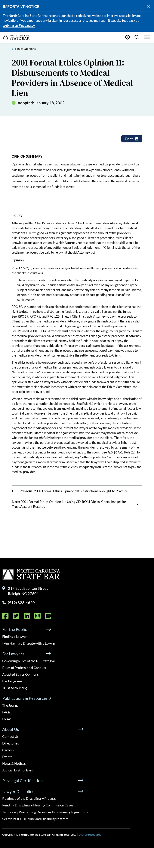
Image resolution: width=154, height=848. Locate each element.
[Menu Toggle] (147, 37)
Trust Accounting (14, 688)
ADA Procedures (90, 834)
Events (7, 757)
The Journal (11, 705)
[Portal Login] (127, 37)
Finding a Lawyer (14, 636)
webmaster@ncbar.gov (19, 25)
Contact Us (10, 736)
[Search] (136, 37)
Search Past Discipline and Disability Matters (35, 819)
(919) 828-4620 (21, 602)
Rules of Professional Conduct (24, 668)
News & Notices (14, 763)
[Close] (148, 6)
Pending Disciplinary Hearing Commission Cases (37, 805)
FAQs (6, 712)
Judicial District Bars (17, 770)
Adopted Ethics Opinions (20, 674)
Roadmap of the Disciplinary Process (29, 798)
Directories (10, 743)
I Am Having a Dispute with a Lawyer (29, 643)
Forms (6, 719)
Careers (8, 750)
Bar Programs (12, 681)
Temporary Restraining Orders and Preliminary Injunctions (45, 812)
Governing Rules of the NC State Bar (28, 661)
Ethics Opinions (25, 48)
